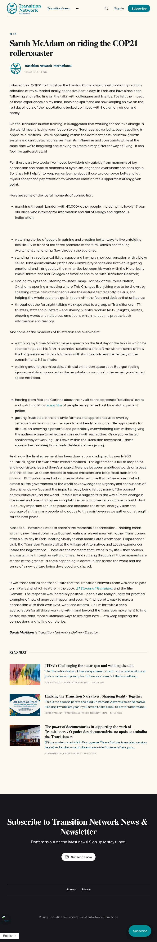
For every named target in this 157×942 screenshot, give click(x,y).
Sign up (71, 889)
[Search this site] (106, 8)
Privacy (86, 889)
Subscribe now (81, 857)
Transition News (58, 8)
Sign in (119, 8)
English (8, 935)
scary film (54, 405)
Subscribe (139, 8)
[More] (78, 8)
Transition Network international (48, 66)
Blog (13, 33)
